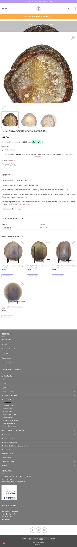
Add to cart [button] (7, 276)
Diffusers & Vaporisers (9, 395)
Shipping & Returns (8, 339)
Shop (30, 24)
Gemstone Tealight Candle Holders (13, 430)
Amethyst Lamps (8, 405)
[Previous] (5, 73)
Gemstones (5, 434)
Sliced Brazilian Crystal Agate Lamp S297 (12, 308)
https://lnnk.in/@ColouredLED (19, 204)
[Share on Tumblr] (14, 164)
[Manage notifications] (4, 543)
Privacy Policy (6, 363)
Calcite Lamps (7, 411)
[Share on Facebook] (3, 164)
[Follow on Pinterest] (44, 530)
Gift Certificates (7, 438)
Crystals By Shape (8, 391)
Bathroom (5, 380)
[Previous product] (40, 27)
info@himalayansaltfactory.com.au (13, 481)
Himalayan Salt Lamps (9, 442)
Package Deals (6, 457)
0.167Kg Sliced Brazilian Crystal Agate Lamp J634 (37, 267)
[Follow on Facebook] (32, 530)
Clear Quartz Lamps (9, 414)
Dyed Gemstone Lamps (10, 420)
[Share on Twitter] (7, 164)
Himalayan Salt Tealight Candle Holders (15, 446)
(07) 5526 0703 (7, 479)
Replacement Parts (8, 461)
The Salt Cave (6, 358)
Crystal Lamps (7, 417)
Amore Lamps (7, 408)
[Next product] (36, 27)
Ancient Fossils (7, 376)
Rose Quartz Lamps (9, 423)
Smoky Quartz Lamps (9, 426)
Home (25, 24)
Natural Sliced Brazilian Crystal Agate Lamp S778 (13, 267)
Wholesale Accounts (9, 349)
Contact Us (5, 344)
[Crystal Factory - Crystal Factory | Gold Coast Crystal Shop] (38, 8)
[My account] (69, 8)
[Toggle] (74, 376)
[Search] (6, 8)
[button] (3, 8)
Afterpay (5, 353)
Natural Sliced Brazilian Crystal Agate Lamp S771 (63, 267)
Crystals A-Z (6, 387)
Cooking (4, 384)
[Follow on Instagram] (38, 530)
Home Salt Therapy (8, 450)
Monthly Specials (7, 454)
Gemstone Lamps (39, 24)
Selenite (4, 465)
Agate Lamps (49, 24)
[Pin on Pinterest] (10, 164)
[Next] (71, 73)
